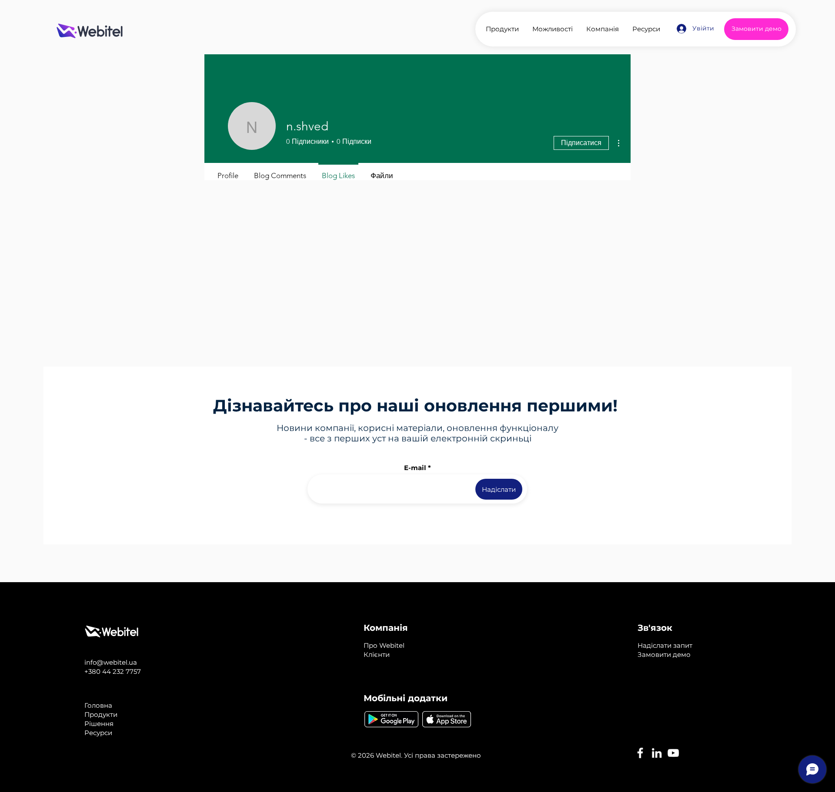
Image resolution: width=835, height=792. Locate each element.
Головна (98, 705)
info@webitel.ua (110, 662)
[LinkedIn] (657, 753)
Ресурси (98, 733)
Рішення (99, 723)
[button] (665, 645)
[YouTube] (673, 753)
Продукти (100, 714)
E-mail (415, 467)
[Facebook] (640, 753)
